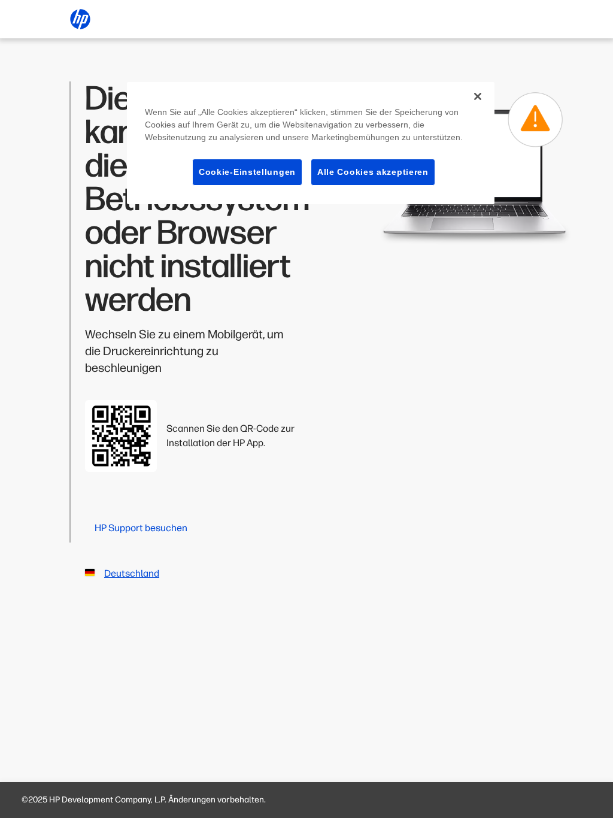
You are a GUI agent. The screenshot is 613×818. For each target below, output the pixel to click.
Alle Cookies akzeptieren (373, 172)
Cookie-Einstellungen (247, 172)
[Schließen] (478, 96)
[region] (310, 143)
